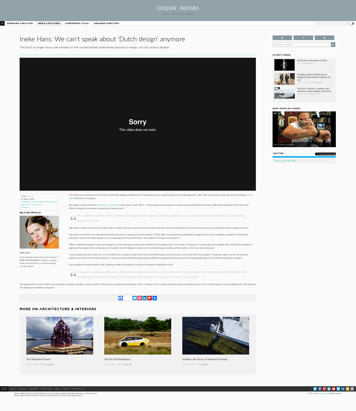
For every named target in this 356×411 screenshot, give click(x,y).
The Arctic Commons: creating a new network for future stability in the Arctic (314, 89)
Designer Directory (106, 23)
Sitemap (66, 388)
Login (57, 388)
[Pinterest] (139, 298)
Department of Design (107, 205)
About (13, 388)
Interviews (25, 204)
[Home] (178, 9)
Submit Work (46, 388)
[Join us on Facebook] (303, 37)
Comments (25, 207)
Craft (42, 202)
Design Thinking (51, 202)
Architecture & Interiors (29, 202)
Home (2, 23)
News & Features (49, 23)
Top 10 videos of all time (283, 144)
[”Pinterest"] (324, 37)
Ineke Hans (25, 252)
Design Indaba (323, 393)
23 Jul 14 (30, 196)
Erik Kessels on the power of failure (312, 60)
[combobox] (332, 23)
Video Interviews (36, 204)
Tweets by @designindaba (285, 160)
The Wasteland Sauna (38, 359)
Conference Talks (77, 23)
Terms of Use (78, 388)
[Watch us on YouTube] (333, 389)
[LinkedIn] (144, 298)
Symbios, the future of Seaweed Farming (204, 359)
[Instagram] (329, 389)
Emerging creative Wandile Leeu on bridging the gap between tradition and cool (313, 77)
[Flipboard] (149, 298)
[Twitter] (134, 298)
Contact (22, 388)
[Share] (154, 298)
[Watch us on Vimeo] (338, 389)
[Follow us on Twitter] (282, 37)
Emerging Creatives (20, 23)
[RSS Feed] (347, 389)
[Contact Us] (352, 389)
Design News (33, 364)
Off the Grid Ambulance (117, 359)
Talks (299, 63)
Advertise (33, 388)
